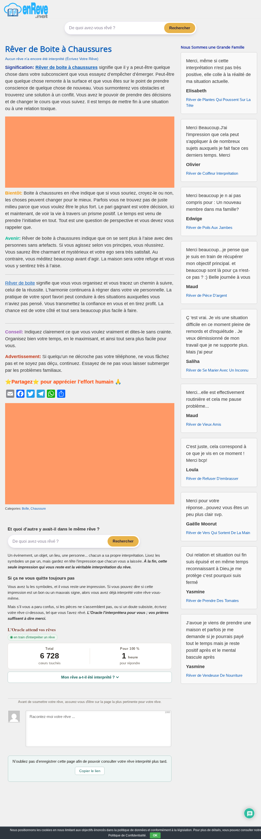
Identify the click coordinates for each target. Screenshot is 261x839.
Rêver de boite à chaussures (66, 67)
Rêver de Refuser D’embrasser (212, 478)
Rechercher (179, 28)
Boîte (25, 508)
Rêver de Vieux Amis (203, 424)
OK (155, 835)
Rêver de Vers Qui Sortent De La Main (218, 533)
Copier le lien (89, 771)
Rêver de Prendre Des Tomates (212, 600)
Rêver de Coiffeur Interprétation (212, 173)
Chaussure (38, 508)
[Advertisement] (89, 152)
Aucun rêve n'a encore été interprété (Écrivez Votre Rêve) (51, 59)
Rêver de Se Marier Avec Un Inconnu (217, 370)
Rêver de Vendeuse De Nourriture (214, 675)
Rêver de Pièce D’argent (206, 295)
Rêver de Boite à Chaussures (58, 48)
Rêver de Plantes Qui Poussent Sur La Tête (218, 102)
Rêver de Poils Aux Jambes (209, 227)
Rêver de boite (20, 283)
